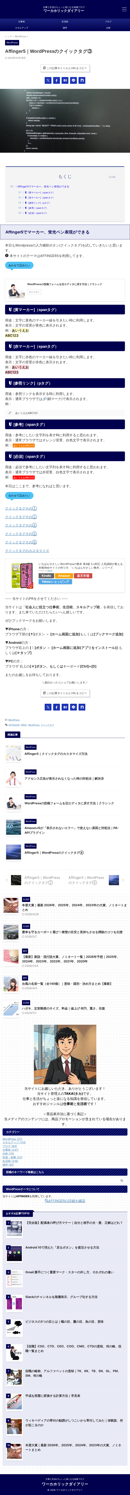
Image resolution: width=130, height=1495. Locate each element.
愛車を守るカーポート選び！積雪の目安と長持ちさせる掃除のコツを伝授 (72, 932)
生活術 (65, 21)
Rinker (49, 571)
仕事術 (21, 21)
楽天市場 (83, 575)
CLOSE (112, 177)
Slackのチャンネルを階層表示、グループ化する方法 (61, 1297)
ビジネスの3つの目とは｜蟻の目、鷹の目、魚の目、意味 (64, 1321)
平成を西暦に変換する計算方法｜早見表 (52, 1395)
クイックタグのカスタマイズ (27, 551)
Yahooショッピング (55, 581)
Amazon (64, 575)
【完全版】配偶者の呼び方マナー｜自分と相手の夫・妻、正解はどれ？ (74, 1222)
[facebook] (56, 80)
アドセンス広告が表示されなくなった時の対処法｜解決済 (64, 778)
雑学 (65, 28)
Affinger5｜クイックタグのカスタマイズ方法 (56, 754)
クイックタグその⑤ (21, 534)
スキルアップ (21, 28)
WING (24, 725)
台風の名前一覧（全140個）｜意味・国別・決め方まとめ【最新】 (67, 983)
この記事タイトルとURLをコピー (67, 68)
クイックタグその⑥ (21, 542)
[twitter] (48, 80)
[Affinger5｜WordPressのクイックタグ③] (65, 80)
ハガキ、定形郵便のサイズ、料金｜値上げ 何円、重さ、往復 (63, 1008)
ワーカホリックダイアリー (64, 11)
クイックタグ (47, 725)
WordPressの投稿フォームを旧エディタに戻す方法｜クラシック (69, 803)
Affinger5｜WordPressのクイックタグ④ (54, 852)
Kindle (46, 575)
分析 (108, 28)
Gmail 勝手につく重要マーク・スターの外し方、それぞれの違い (69, 1272)
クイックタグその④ (21, 525)
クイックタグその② (21, 517)
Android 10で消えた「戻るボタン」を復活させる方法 (62, 1247)
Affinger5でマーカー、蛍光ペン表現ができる (43, 186)
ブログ (108, 21)
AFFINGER (14, 725)
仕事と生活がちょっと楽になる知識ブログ (65, 1479)
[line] (73, 80)
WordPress (14, 719)
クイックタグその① (21, 508)
